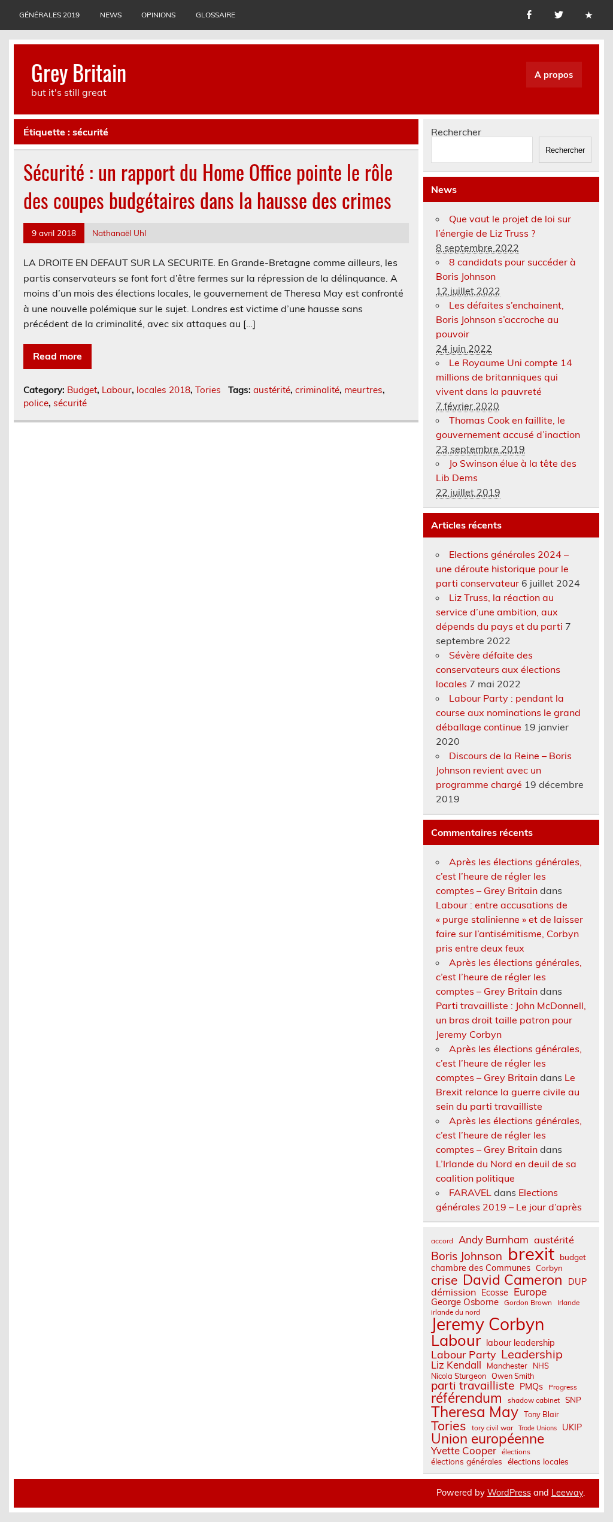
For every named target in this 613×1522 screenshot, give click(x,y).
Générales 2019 (49, 14)
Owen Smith (512, 1376)
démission (453, 1292)
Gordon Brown (528, 1302)
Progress (562, 1387)
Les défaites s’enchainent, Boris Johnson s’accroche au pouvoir (500, 319)
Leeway (567, 1492)
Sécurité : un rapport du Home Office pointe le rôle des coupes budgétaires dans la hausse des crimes (208, 186)
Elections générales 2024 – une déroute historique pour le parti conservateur (502, 568)
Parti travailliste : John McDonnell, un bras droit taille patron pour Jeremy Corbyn (511, 1019)
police (35, 403)
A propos (554, 75)
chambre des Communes (480, 1268)
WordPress (509, 1492)
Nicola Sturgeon (458, 1376)
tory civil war (492, 1428)
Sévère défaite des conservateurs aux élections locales (498, 669)
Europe (530, 1292)
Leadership (532, 1354)
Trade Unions (537, 1428)
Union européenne (487, 1439)
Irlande (568, 1302)
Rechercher (456, 132)
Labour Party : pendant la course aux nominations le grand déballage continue (508, 712)
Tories (208, 389)
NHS (541, 1366)
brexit (531, 1254)
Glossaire (215, 14)
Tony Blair (541, 1414)
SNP (573, 1400)
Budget (82, 389)
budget (573, 1257)
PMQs (531, 1386)
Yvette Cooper (463, 1451)
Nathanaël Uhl (119, 233)
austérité (271, 389)
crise (444, 1280)
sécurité (70, 403)
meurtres (363, 389)
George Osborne (465, 1301)
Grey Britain (78, 72)
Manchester (507, 1366)
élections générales (466, 1461)
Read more (57, 356)
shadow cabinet (534, 1400)
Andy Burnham (494, 1240)
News (111, 14)
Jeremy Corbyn (487, 1324)
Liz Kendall (456, 1365)
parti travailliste (472, 1385)
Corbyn (549, 1268)
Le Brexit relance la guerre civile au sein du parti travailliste (507, 1091)
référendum (466, 1398)
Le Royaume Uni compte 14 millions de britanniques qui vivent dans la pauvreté (504, 377)
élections (516, 1451)
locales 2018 (163, 389)
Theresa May (474, 1412)
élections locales (538, 1461)
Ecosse (494, 1292)
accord (442, 1241)
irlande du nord (455, 1312)
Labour (117, 389)
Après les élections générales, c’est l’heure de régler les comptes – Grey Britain (509, 876)
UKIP (572, 1427)
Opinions (158, 14)
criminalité (317, 389)
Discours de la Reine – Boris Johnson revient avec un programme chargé (504, 770)
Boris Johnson (466, 1256)
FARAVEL (470, 1192)
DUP (577, 1282)
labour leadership (520, 1343)
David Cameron (513, 1280)
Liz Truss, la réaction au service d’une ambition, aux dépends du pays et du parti (499, 611)
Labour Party (463, 1354)
